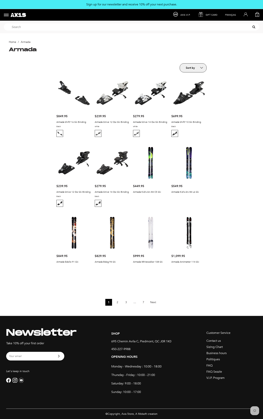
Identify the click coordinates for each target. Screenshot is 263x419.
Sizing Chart (214, 347)
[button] (60, 133)
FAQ (209, 365)
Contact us (213, 341)
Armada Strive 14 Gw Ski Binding (150, 122)
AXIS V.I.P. (185, 14)
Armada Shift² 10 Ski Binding (186, 122)
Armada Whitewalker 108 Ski (148, 261)
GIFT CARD (211, 14)
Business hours (216, 353)
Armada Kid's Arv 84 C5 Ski (147, 191)
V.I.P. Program (215, 378)
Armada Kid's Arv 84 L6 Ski (185, 191)
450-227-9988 (121, 349)
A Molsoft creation (146, 414)
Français (230, 14)
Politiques (213, 359)
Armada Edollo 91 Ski (67, 261)
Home (12, 42)
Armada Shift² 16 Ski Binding (71, 122)
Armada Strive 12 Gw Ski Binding (112, 122)
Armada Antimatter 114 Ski (185, 261)
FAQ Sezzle (214, 372)
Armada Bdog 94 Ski (105, 261)
